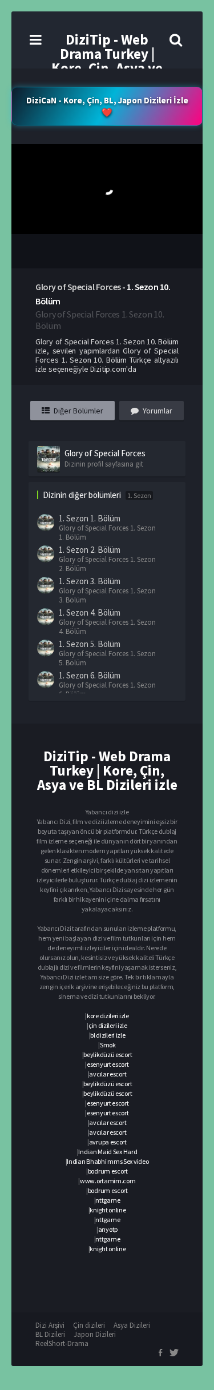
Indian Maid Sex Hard (107, 1151)
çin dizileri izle (107, 1025)
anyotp (108, 1229)
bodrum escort (108, 1171)
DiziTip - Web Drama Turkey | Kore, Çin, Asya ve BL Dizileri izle (107, 60)
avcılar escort (107, 1074)
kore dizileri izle (108, 1015)
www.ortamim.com (108, 1180)
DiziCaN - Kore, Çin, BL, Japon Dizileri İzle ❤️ (107, 106)
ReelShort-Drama (61, 1343)
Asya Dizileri (132, 1325)
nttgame (107, 1200)
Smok (108, 1045)
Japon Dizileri (95, 1334)
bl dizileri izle (107, 1035)
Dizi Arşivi (49, 1325)
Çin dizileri (89, 1325)
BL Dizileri (50, 1334)
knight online (108, 1210)
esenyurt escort (108, 1064)
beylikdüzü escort (107, 1054)
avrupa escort (108, 1142)
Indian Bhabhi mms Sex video (107, 1161)
